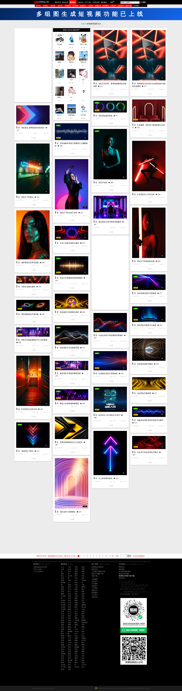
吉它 (82, 654)
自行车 (70, 576)
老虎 (82, 567)
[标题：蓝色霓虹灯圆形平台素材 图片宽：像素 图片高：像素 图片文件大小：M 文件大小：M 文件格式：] (149, 314)
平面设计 (68, 6)
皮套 (62, 656)
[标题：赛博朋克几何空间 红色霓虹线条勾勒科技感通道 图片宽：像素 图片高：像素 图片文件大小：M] (149, 55)
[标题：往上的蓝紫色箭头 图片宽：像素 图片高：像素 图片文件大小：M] (110, 453)
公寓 (62, 616)
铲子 (76, 634)
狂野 (62, 591)
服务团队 (122, 569)
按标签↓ (45, 6)
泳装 (82, 636)
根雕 (76, 640)
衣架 (62, 658)
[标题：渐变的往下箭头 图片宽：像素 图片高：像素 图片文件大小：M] (33, 435)
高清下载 (128, 6)
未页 (117, 556)
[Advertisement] (33, 65)
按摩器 (63, 654)
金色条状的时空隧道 (145, 364)
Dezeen (77, 631)
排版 (69, 629)
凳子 (82, 600)
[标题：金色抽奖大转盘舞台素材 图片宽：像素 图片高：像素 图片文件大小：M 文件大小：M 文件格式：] (71, 301)
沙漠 (62, 640)
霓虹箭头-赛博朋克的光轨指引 (32, 128)
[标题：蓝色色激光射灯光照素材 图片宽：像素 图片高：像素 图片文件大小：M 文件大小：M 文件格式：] (149, 282)
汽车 (69, 567)
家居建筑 (106, 6)
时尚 (69, 600)
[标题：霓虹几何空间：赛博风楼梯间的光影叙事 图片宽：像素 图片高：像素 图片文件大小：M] (110, 55)
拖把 (69, 654)
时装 (76, 567)
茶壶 (82, 647)
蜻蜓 (82, 651)
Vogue (83, 609)
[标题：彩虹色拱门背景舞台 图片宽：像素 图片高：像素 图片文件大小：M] (71, 483)
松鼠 (69, 607)
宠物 (82, 627)
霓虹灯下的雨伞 (27, 197)
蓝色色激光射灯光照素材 (146, 293)
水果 (62, 569)
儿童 (69, 620)
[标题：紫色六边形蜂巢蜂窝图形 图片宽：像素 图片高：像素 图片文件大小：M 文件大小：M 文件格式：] (71, 394)
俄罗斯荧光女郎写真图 (30, 263)
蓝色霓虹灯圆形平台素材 (146, 325)
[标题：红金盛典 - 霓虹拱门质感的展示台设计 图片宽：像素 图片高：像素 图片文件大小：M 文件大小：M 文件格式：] (149, 110)
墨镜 (76, 645)
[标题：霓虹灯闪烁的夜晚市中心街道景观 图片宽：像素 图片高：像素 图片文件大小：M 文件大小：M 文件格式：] (33, 332)
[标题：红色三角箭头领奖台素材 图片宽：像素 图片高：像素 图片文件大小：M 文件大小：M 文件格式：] (71, 233)
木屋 (69, 662)
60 (112, 2)
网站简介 (122, 567)
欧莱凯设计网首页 (98, 567)
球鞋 (62, 625)
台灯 (82, 634)
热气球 (83, 640)
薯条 (62, 642)
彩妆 (69, 569)
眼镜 (76, 625)
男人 (69, 591)
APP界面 (94, 588)
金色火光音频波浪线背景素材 (71, 278)
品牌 (69, 585)
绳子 (76, 654)
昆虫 (69, 571)
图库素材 (73, 2)
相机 (62, 578)
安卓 (69, 642)
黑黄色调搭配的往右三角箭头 (71, 442)
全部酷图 (95, 579)
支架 (76, 642)
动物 (82, 569)
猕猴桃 (83, 620)
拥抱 (62, 620)
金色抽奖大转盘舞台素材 (69, 312)
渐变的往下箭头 (27, 451)
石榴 (76, 656)
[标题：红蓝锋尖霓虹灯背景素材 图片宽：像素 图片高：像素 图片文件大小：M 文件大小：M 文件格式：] (110, 360)
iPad (76, 611)
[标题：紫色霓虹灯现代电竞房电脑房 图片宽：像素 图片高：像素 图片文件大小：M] (110, 207)
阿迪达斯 (84, 622)
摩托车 (83, 587)
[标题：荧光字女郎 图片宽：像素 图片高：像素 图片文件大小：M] (110, 154)
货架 (69, 616)
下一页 (111, 556)
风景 (76, 569)
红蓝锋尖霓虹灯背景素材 (108, 373)
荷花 (62, 662)
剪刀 (69, 649)
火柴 (76, 629)
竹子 (69, 614)
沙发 (76, 578)
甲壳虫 (77, 667)
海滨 (76, 614)
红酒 (69, 602)
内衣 (82, 578)
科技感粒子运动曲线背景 (69, 348)
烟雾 (76, 651)
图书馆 (70, 660)
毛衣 (69, 622)
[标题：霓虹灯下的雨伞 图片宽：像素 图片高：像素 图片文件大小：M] (33, 169)
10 (106, 556)
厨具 (76, 636)
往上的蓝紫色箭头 (105, 478)
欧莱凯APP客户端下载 (127, 576)
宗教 (82, 591)
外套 (69, 647)
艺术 (69, 589)
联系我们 (122, 578)
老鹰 (69, 640)
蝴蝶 (82, 645)
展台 (82, 660)
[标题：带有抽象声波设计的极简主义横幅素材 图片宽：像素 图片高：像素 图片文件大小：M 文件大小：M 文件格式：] (71, 131)
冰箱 (82, 596)
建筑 (76, 574)
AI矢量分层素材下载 (98, 571)
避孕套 (63, 582)
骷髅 (76, 638)
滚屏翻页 (136, 6)
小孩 (82, 574)
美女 (62, 574)
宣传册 (83, 580)
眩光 (76, 582)
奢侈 (76, 600)
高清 (76, 589)
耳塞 (82, 625)
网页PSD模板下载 (97, 574)
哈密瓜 (63, 607)
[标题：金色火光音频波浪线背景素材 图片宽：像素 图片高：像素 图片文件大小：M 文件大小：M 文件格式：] (71, 265)
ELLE (76, 609)
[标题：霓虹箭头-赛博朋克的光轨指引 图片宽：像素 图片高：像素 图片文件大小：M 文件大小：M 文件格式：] (33, 114)
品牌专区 (121, 6)
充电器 (83, 638)
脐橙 (62, 622)
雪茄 (62, 669)
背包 (62, 638)
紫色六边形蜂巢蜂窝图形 (69, 403)
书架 (69, 669)
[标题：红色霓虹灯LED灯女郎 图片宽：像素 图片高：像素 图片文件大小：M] (149, 166)
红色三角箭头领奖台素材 (69, 243)
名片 (76, 580)
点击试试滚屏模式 (139, 556)
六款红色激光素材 (28, 287)
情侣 (82, 618)
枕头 (82, 642)
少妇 (76, 591)
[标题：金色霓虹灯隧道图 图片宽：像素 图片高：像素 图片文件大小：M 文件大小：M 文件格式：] (149, 383)
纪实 (69, 605)
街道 (69, 596)
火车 (82, 629)
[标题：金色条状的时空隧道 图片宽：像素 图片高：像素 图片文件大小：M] (149, 349)
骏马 (62, 649)
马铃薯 (63, 609)
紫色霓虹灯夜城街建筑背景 (70, 373)
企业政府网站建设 (125, 571)
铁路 (82, 616)
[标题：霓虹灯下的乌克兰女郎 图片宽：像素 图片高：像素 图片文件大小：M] (71, 184)
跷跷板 (77, 647)
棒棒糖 (70, 631)
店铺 (82, 662)
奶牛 (62, 634)
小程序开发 (96, 2)
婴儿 (62, 576)
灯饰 (69, 656)
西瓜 (76, 607)
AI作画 (90, 6)
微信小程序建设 (124, 574)
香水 (62, 614)
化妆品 (63, 600)
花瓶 (62, 651)
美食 (62, 587)
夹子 (82, 667)
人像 (76, 587)
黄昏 (62, 636)
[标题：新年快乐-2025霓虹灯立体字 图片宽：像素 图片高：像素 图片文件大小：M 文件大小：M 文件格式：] (110, 399)
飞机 (69, 580)
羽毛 (69, 665)
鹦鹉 (62, 594)
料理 (62, 660)
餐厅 (62, 631)
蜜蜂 (76, 618)
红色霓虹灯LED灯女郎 (146, 194)
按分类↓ (38, 6)
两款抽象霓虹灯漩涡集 (30, 314)
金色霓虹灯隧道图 (144, 393)
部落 (62, 611)
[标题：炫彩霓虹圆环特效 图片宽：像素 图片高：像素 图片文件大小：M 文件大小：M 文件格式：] (110, 107)
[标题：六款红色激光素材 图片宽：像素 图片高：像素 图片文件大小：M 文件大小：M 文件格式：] (33, 279)
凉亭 (76, 616)
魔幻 (76, 662)
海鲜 (76, 658)
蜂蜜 (69, 609)
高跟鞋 (83, 605)
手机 (82, 598)
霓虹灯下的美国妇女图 (146, 261)
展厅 (76, 660)
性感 (62, 580)
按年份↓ (60, 6)
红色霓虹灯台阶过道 (29, 409)
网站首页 (58, 2)
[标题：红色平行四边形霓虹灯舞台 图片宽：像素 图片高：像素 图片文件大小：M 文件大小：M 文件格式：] (149, 442)
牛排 (82, 658)
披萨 (69, 587)
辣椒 (69, 667)
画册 (76, 602)
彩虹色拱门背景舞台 (68, 512)
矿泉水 (63, 602)
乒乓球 (83, 665)
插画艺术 (98, 6)
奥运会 (83, 607)
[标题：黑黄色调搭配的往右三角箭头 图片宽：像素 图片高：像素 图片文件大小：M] (71, 428)
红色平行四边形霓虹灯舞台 (147, 452)
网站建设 (104, 2)
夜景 (82, 614)
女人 (62, 567)
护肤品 (63, 647)
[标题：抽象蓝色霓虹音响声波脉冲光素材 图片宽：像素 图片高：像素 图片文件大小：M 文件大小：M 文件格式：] (149, 411)
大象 (82, 585)
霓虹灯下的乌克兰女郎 (68, 213)
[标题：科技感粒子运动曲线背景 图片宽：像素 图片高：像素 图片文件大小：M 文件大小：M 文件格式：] (71, 334)
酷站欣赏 (65, 2)
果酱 (62, 645)
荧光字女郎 (103, 183)
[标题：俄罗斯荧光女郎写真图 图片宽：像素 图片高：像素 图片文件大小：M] (33, 234)
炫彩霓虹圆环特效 (105, 116)
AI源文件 (80, 2)
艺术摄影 (75, 6)
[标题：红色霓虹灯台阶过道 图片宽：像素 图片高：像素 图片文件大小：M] (33, 381)
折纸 (82, 631)
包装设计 (83, 6)
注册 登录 (143, 6)
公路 (76, 596)
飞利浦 (77, 620)
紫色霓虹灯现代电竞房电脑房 (110, 222)
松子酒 (63, 667)
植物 (82, 571)
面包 (82, 594)
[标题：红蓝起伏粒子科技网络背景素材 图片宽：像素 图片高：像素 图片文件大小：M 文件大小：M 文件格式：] (110, 322)
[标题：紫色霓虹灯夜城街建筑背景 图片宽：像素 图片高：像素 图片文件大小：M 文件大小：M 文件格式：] (71, 365)
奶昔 (69, 645)
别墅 (76, 605)
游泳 (69, 618)
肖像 (82, 602)
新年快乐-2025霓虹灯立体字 (109, 415)
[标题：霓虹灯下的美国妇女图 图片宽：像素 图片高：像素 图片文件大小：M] (149, 233)
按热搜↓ (53, 6)
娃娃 (62, 627)
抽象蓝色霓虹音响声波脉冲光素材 (150, 420)
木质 (82, 656)
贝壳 (69, 658)
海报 (62, 629)
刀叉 (69, 638)
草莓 (69, 625)
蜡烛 (69, 636)
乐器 (69, 651)
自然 (76, 585)
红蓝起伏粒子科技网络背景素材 (111, 335)
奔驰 (82, 611)
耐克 (76, 622)
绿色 (76, 571)
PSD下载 (88, 2)
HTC (69, 611)
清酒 (82, 649)
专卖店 (63, 665)
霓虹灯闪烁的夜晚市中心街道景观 (34, 340)
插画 (62, 589)
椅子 (76, 576)
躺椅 (69, 627)
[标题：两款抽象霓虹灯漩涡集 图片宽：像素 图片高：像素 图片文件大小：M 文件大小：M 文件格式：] (33, 305)
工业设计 (113, 6)
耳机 (82, 576)
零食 (76, 649)
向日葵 (63, 596)
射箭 (62, 618)
